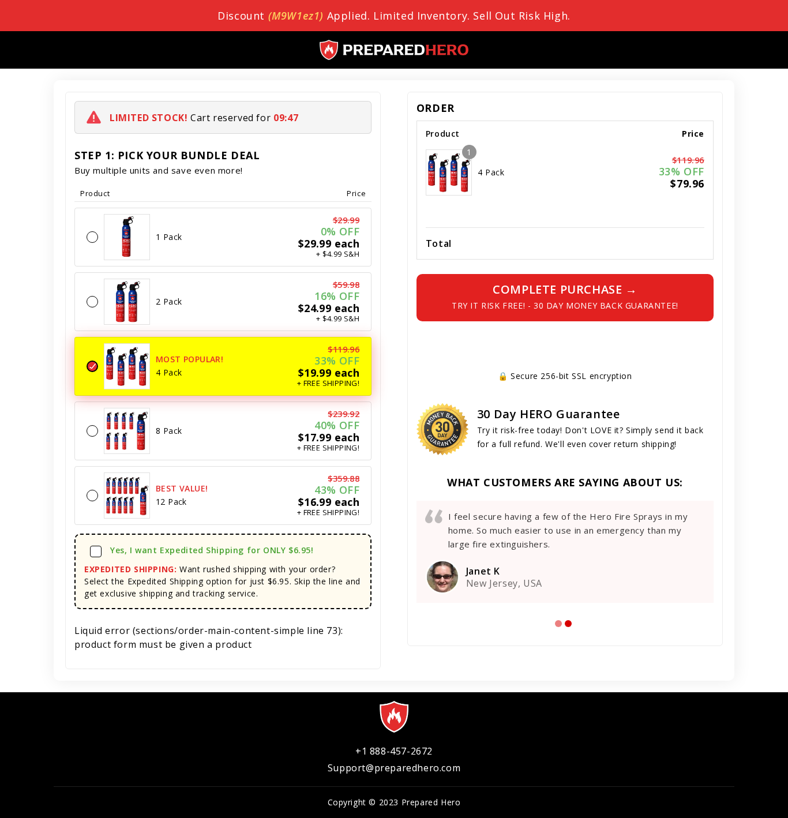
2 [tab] (568, 623)
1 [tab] (558, 623)
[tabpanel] (565, 552)
